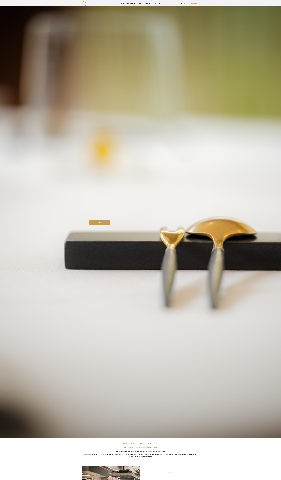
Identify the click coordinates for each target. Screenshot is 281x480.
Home (122, 3)
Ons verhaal (130, 3)
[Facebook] (178, 3)
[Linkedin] (184, 3)
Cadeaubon (148, 3)
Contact (158, 3)
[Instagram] (181, 3)
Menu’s (139, 3)
